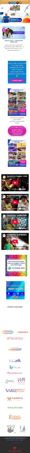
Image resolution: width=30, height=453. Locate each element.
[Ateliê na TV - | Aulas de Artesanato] (15, 8)
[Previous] (2, 40)
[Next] (25, 40)
